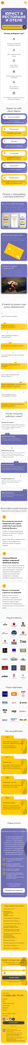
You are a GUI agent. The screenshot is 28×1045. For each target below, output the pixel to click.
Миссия (5, 1010)
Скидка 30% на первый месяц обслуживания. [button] (13, 869)
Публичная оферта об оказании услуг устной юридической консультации (14, 1039)
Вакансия (5, 1008)
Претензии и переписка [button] (11, 945)
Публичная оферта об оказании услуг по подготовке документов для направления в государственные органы (16, 1041)
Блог (4, 1001)
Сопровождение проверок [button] (11, 918)
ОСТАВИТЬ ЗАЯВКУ (14, 977)
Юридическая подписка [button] (14, 890)
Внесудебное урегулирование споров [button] (8, 913)
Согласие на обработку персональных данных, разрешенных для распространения (14, 1034)
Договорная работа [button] (10, 937)
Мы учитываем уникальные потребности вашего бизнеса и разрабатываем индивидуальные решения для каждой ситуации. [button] (15, 875)
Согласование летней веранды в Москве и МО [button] (11, 926)
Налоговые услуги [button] (9, 909)
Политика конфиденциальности (11, 1029)
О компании (6, 1005)
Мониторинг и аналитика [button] (11, 948)
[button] (4, 859)
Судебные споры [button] (8, 915)
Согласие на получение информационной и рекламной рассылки (13, 1031)
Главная (5, 999)
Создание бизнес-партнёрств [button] (12, 923)
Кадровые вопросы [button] (9, 940)
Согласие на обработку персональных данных (14, 1032)
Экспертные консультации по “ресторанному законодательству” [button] (12, 935)
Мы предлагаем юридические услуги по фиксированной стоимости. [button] (15, 860)
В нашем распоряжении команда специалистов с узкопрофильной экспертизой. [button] (15, 865)
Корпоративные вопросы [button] (11, 921)
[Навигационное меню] (25, 2)
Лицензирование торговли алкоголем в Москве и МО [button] (12, 930)
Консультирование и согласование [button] (14, 943)
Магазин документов (8, 1003)
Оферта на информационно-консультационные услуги (15, 1037)
